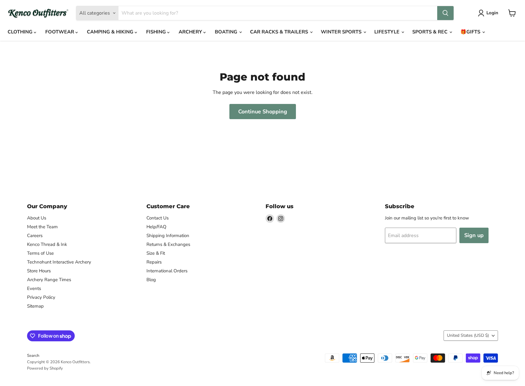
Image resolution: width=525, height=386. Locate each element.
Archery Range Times (49, 280)
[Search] (445, 13)
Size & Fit (155, 253)
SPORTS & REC (430, 32)
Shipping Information (167, 236)
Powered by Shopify (45, 368)
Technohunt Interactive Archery (59, 262)
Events (34, 288)
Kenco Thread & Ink (47, 244)
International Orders (166, 271)
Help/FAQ (156, 227)
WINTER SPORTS (342, 32)
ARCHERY (191, 32)
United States (468, 335)
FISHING (156, 32)
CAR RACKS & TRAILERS (279, 32)
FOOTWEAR (60, 32)
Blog (151, 280)
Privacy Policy (41, 297)
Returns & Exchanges (168, 244)
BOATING (226, 32)
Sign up (474, 235)
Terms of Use (40, 253)
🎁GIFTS (471, 32)
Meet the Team (42, 227)
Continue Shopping (262, 111)
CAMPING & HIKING (111, 32)
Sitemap (35, 306)
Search (33, 355)
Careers (35, 236)
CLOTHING (21, 32)
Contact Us (157, 218)
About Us (36, 218)
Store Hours (39, 271)
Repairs (154, 262)
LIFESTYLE (387, 32)
